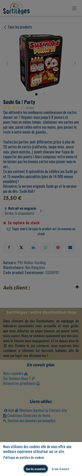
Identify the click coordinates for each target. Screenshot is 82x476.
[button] (36, 468)
